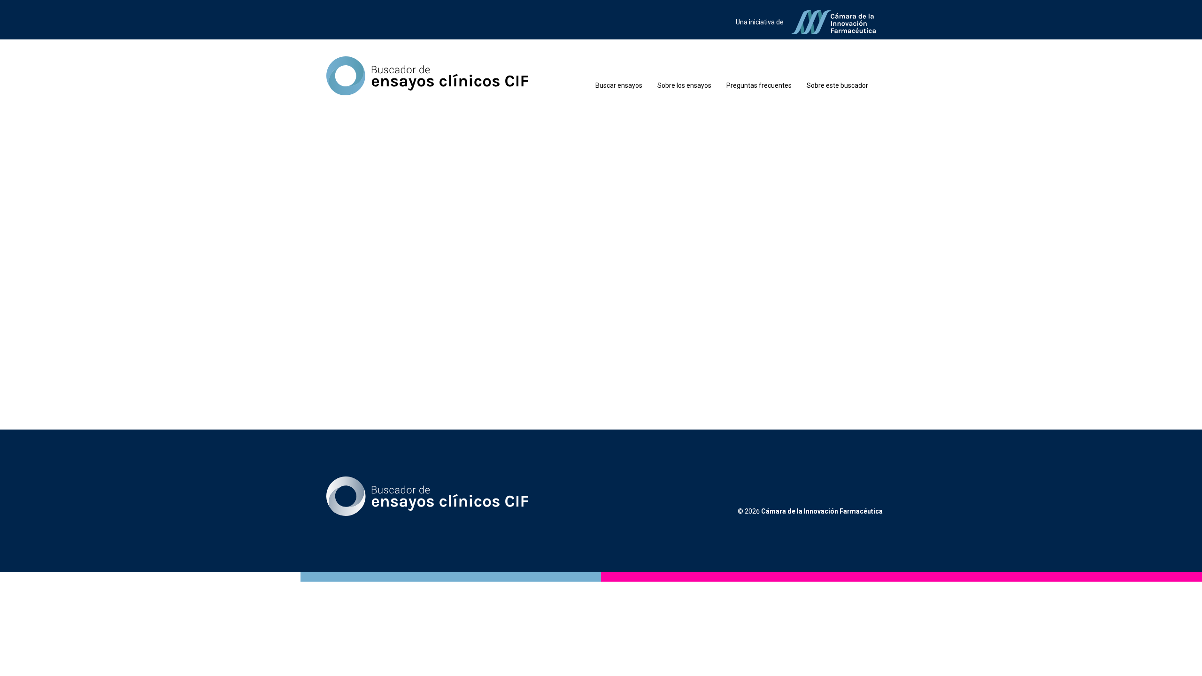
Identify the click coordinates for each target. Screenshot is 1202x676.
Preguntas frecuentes (759, 85)
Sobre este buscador (837, 85)
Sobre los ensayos (684, 85)
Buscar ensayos (618, 85)
